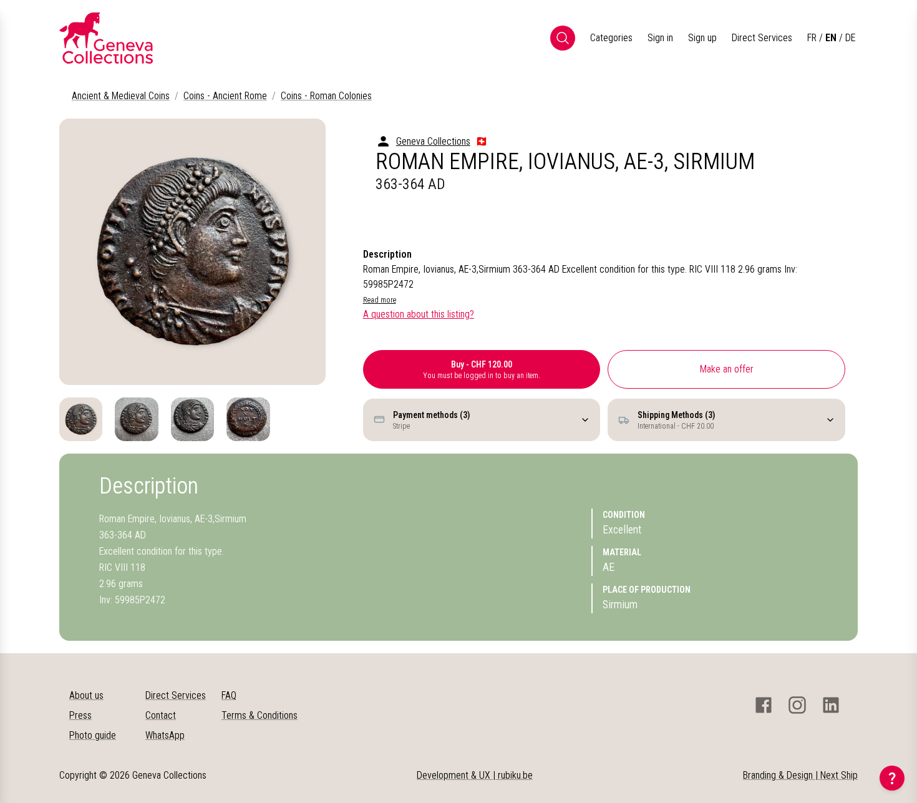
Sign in (660, 38)
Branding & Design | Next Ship (800, 775)
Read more (379, 300)
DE (850, 38)
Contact (160, 715)
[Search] (562, 38)
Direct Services (762, 38)
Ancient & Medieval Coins (121, 96)
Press (80, 715)
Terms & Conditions (259, 715)
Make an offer (727, 369)
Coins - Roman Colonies (326, 96)
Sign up (702, 38)
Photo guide (92, 735)
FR (812, 38)
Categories (611, 38)
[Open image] (192, 252)
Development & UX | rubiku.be (475, 775)
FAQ (228, 695)
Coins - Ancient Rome (225, 96)
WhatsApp (165, 735)
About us (86, 695)
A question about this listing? (418, 314)
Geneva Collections (433, 141)
